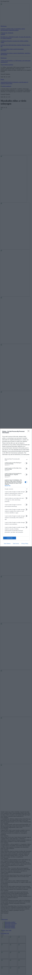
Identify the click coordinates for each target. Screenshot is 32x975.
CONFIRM (10, 538)
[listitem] (16, 459)
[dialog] (16, 487)
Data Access (16, 543)
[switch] (26, 463)
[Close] (28, 431)
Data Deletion (7, 543)
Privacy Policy (24, 543)
